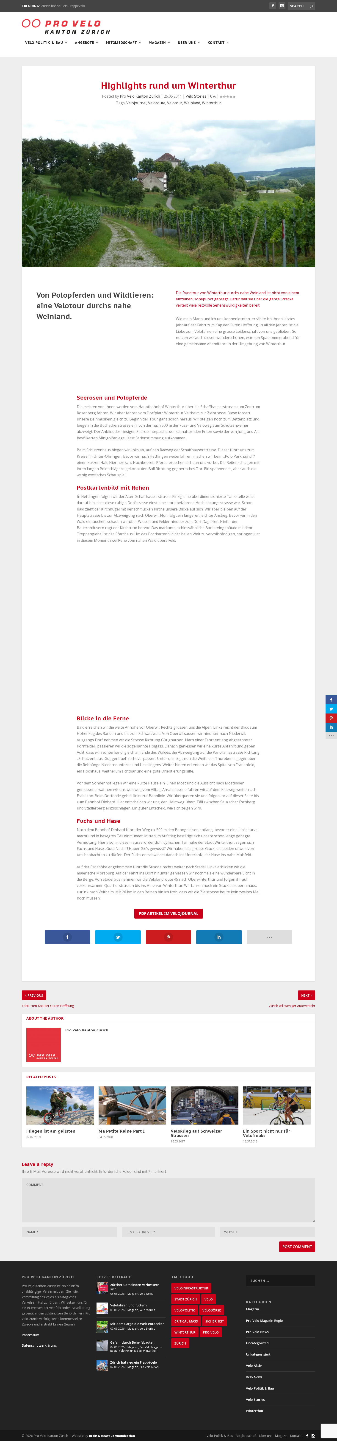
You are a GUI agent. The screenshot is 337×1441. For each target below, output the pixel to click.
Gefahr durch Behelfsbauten (132, 1342)
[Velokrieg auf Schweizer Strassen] (204, 1105)
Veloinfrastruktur (191, 1288)
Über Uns (187, 43)
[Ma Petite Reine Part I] (132, 1105)
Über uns (265, 1435)
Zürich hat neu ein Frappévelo (63, 6)
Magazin (157, 43)
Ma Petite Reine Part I (122, 1131)
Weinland (192, 102)
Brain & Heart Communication (112, 1436)
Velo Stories (196, 96)
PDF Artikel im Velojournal (169, 913)
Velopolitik (184, 1310)
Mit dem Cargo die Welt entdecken (137, 1324)
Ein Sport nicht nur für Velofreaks (266, 1133)
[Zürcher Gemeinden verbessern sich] (102, 1288)
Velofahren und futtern (128, 1305)
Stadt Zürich (185, 1299)
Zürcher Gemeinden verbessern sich (134, 1287)
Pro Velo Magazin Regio (264, 1320)
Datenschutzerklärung (39, 1345)
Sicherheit (214, 1321)
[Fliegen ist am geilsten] (60, 1105)
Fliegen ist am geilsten (50, 1131)
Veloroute (156, 102)
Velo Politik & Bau (44, 43)
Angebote (84, 43)
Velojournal (136, 102)
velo (208, 1299)
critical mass (186, 1321)
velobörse (211, 1310)
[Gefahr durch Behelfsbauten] (102, 1345)
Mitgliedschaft (121, 43)
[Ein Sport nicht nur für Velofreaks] (277, 1105)
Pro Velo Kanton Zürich (140, 96)
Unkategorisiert (258, 1354)
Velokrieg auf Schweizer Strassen (196, 1133)
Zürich (180, 1343)
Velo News (146, 1294)
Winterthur (211, 102)
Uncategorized (257, 1343)
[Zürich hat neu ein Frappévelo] (102, 1365)
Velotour (174, 102)
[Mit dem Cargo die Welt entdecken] (102, 1327)
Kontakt (216, 43)
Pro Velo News (149, 1367)
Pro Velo (211, 1332)
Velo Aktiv (254, 1365)
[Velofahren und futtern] (102, 1308)
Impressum (30, 1335)
